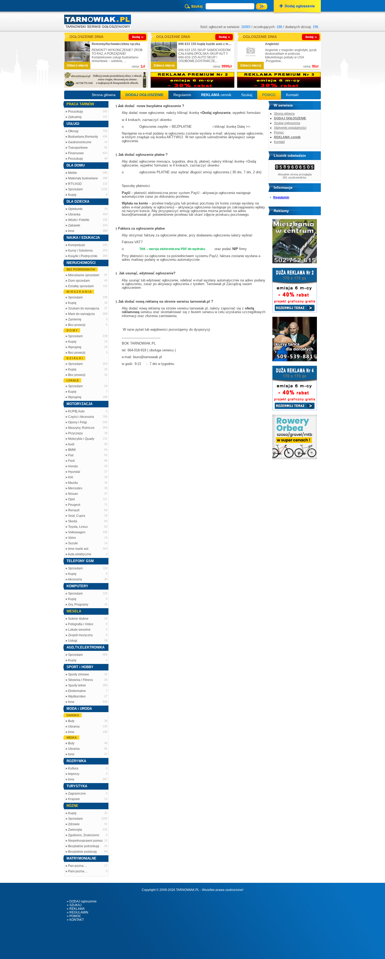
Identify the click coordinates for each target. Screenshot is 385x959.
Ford (71, 461)
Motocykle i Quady (81, 439)
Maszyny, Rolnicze (81, 428)
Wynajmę (74, 347)
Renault (73, 510)
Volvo (72, 538)
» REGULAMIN (77, 912)
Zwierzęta (75, 829)
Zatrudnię (75, 117)
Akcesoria (75, 579)
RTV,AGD (75, 184)
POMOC (269, 95)
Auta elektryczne (79, 554)
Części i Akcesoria (81, 417)
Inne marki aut (78, 549)
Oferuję (73, 131)
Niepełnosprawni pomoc (85, 840)
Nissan (73, 494)
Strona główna (104, 95)
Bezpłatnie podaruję (82, 851)
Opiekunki (75, 209)
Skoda (72, 521)
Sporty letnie (77, 685)
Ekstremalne (77, 691)
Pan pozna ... (77, 866)
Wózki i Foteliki (78, 220)
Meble (72, 173)
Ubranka (74, 214)
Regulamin (182, 95)
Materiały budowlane (83, 178)
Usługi (72, 640)
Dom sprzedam (79, 280)
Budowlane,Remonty (83, 136)
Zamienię (74, 319)
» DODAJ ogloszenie (82, 901)
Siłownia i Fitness (80, 680)
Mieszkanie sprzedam (83, 275)
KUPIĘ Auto (76, 411)
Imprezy (73, 774)
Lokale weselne (79, 629)
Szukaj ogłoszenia (287, 123)
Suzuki (73, 543)
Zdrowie (74, 824)
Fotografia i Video (80, 624)
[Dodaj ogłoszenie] (297, 6)
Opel (71, 499)
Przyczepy (75, 433)
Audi (71, 444)
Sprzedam (75, 189)
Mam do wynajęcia (81, 314)
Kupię (72, 195)
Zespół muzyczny (80, 635)
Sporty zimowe (78, 674)
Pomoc (279, 132)
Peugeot (74, 505)
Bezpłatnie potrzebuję (83, 846)
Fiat (70, 455)
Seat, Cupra (76, 516)
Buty (71, 721)
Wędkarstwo (77, 696)
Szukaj (246, 95)
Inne (71, 231)
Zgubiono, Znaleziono (83, 835)
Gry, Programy (78, 604)
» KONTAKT (75, 920)
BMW (72, 450)
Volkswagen (76, 532)
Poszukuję (75, 111)
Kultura (73, 768)
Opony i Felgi (77, 422)
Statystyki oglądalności (290, 128)
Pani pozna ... (77, 871)
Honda (73, 466)
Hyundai (74, 472)
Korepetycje (76, 245)
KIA (70, 477)
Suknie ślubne (78, 618)
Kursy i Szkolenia (80, 250)
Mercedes (75, 488)
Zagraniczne (77, 793)
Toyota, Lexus (78, 527)
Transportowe (78, 147)
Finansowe (76, 153)
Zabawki (74, 225)
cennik (216, 95)
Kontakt (292, 95)
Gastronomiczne (79, 142)
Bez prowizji (76, 325)
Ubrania (74, 726)
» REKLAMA (76, 909)
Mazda (73, 483)
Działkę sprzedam (81, 286)
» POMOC (74, 916)
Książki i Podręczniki (82, 256)
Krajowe (74, 799)
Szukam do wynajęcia (83, 308)
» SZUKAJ (74, 905)
